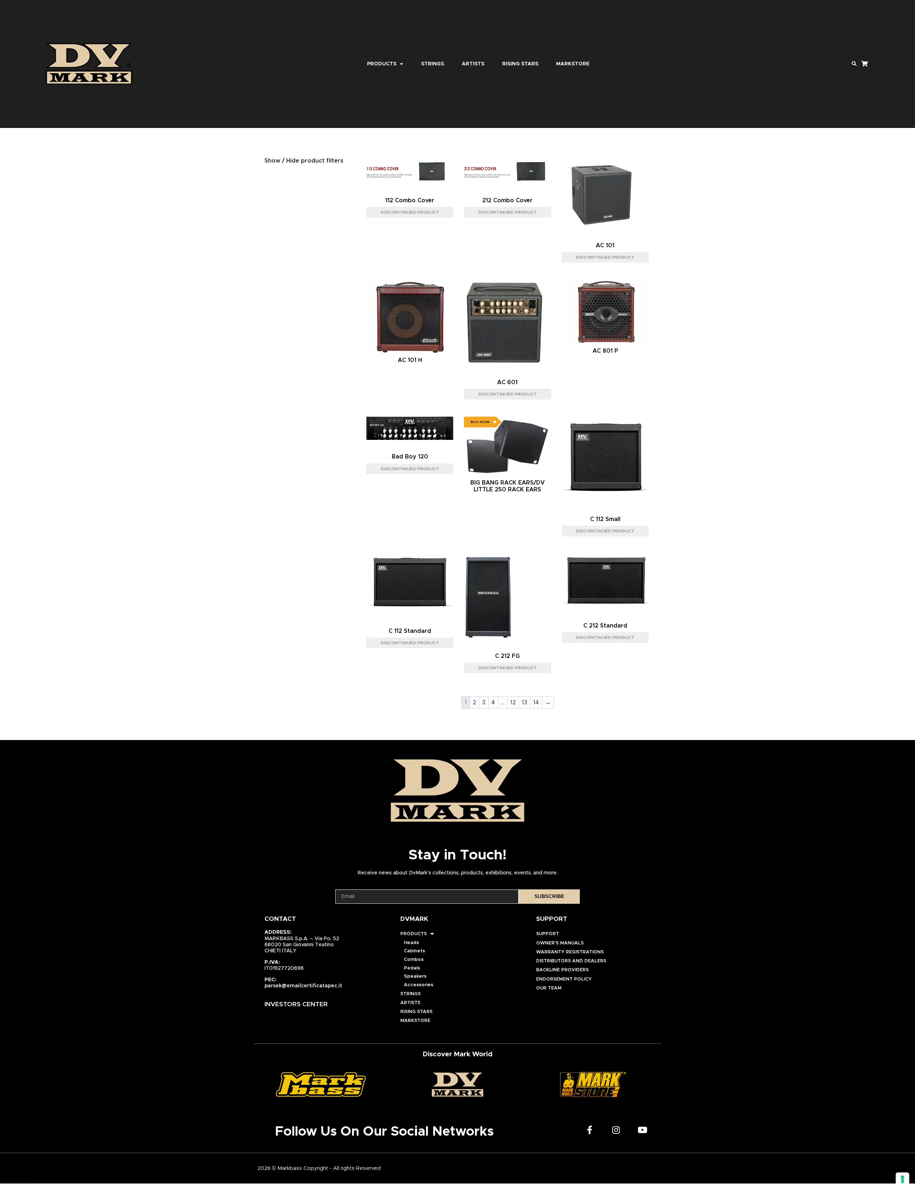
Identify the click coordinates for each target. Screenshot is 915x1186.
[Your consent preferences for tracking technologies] (902, 1179)
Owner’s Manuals (560, 943)
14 (536, 702)
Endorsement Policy (564, 979)
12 (513, 702)
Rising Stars (520, 63)
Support (547, 934)
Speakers (415, 976)
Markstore (572, 63)
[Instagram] (616, 1130)
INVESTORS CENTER (296, 1004)
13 (524, 702)
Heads (411, 943)
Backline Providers (562, 970)
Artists (473, 63)
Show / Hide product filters (303, 161)
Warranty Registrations (570, 952)
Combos (414, 959)
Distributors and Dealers (571, 961)
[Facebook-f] (589, 1130)
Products (381, 63)
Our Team (549, 988)
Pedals (412, 968)
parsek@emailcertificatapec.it (303, 985)
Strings (432, 63)
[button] (854, 64)
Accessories (418, 985)
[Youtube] (642, 1130)
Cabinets (414, 951)
